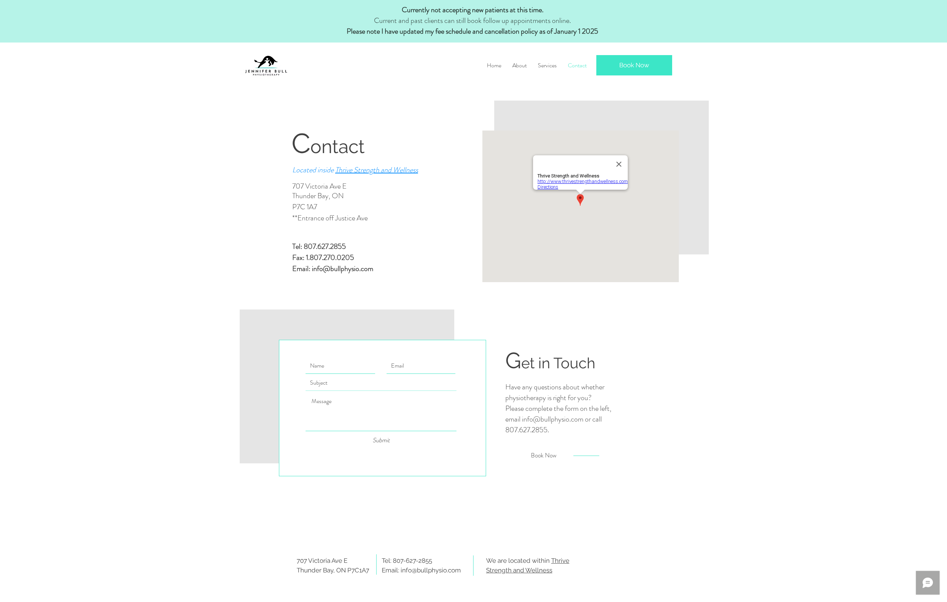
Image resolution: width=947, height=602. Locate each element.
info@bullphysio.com (342, 268)
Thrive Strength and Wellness (376, 170)
